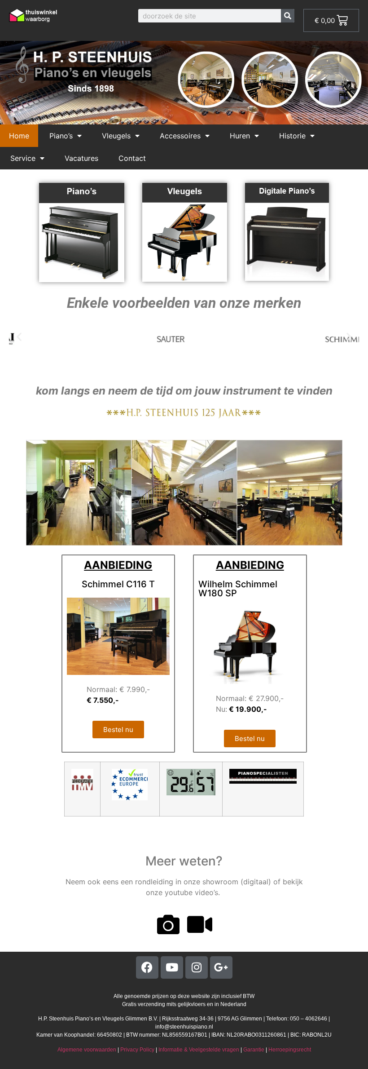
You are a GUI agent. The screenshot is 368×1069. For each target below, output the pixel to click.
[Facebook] (147, 967)
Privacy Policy (137, 1050)
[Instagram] (196, 967)
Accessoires (180, 135)
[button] (19, 336)
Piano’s (61, 135)
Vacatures (81, 158)
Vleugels (116, 135)
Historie (292, 135)
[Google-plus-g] (221, 967)
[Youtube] (172, 967)
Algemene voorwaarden (86, 1050)
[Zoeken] (287, 15)
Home (19, 135)
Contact (132, 158)
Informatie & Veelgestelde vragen (198, 1050)
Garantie (253, 1050)
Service (22, 158)
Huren (240, 135)
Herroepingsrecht (289, 1050)
